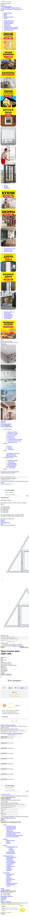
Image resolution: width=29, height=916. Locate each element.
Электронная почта (5, 807)
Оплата (8, 882)
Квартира (3, 813)
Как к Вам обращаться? (7, 637)
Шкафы (6, 186)
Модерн (12, 849)
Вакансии (9, 880)
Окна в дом (7, 24)
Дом (2, 811)
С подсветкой (7, 318)
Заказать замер (15, 471)
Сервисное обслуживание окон (14, 835)
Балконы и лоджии (9, 22)
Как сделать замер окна (12, 836)
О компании (7, 872)
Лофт (11, 848)
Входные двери (8, 250)
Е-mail (2, 640)
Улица (2, 810)
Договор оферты (11, 884)
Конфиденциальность (6, 483)
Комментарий (4, 643)
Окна (5, 824)
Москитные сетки (8, 30)
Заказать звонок (18, 9)
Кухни (5, 185)
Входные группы (8, 251)
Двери (5, 15)
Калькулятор (7, 313)
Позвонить (3, 421)
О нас (8, 876)
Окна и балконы (8, 13)
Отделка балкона (8, 23)
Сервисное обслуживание (10, 28)
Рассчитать (3, 343)
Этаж (2, 815)
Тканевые (9, 865)
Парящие (9, 867)
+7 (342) (5, 7)
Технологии (10, 859)
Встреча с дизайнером (6, 674)
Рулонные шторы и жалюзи (11, 27)
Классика (12, 850)
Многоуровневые (8, 315)
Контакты (9, 875)
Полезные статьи (11, 879)
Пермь (9, 6)
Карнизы (9, 870)
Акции (5, 18)
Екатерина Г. (17, 705)
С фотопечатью (8, 317)
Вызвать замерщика (6, 3)
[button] (12, 721)
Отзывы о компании (6, 901)
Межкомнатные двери (9, 248)
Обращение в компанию (7, 896)
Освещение (9, 869)
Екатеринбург (4, 6)
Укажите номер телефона (7, 638)
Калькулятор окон (8, 20)
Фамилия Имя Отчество (7, 730)
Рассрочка (9, 878)
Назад (2, 647)
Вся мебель (7, 188)
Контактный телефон (6, 731)
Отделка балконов (11, 828)
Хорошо (3, 913)
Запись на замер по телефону (8, 725)
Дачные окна (7, 26)
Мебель (5, 14)
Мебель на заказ (11, 840)
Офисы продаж (15, 7)
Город (2, 808)
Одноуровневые (8, 314)
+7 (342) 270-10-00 (5, 889)
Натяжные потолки (8, 17)
